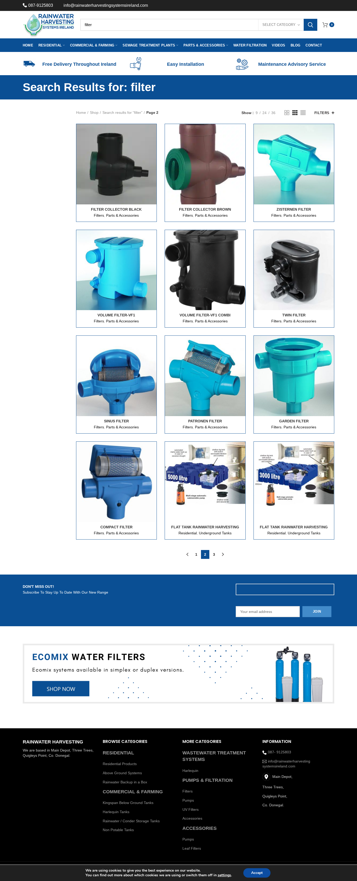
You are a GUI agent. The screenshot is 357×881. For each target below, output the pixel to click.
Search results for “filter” (122, 112)
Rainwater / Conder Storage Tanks (131, 821)
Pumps (188, 800)
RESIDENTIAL (118, 752)
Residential (188, 533)
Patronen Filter (205, 421)
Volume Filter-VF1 (116, 315)
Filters (322, 113)
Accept (257, 872)
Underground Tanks (215, 533)
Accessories (192, 818)
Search (310, 25)
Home (81, 112)
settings (224, 875)
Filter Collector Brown (205, 209)
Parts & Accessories (122, 215)
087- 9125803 (279, 752)
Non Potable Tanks (118, 830)
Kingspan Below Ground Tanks (128, 803)
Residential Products (120, 764)
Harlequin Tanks (116, 812)
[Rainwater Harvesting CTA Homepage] (178, 673)
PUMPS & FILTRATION (207, 780)
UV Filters (190, 809)
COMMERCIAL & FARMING (133, 791)
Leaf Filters (191, 848)
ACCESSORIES (199, 828)
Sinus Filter (116, 421)
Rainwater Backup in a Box (125, 782)
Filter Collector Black (116, 209)
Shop (94, 112)
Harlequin (190, 770)
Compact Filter (116, 527)
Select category (279, 25)
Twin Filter (294, 315)
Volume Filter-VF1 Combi (205, 315)
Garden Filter (294, 421)
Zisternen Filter (294, 209)
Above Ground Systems (122, 773)
